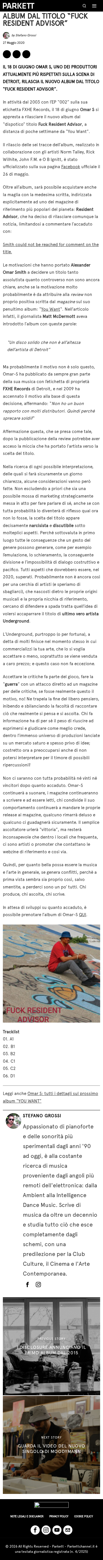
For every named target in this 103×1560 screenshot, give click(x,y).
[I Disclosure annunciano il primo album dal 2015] (51, 1346)
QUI (82, 914)
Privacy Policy (58, 1516)
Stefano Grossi (25, 35)
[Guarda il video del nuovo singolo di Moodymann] (51, 1445)
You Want (50, 309)
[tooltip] (7, 54)
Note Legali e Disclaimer (26, 1516)
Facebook (70, 166)
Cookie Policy (83, 1516)
